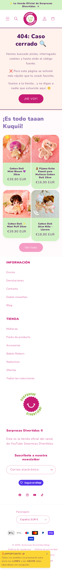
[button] (7, 19)
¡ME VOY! (31, 99)
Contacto (12, 289)
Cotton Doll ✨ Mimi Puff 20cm (16, 225)
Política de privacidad (46, 549)
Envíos (10, 272)
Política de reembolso (19, 549)
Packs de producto (18, 337)
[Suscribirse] (51, 469)
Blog (9, 305)
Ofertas (11, 370)
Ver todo (31, 247)
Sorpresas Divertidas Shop (36, 545)
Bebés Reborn (15, 353)
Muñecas (12, 329)
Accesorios (13, 345)
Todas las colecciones (20, 378)
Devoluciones (15, 280)
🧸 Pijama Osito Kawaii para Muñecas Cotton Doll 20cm (45, 173)
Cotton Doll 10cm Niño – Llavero (45, 226)
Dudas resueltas (16, 297)
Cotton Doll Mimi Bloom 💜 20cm (17, 171)
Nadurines (13, 362)
